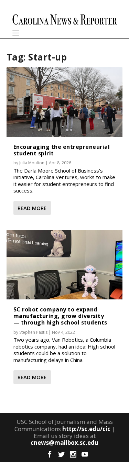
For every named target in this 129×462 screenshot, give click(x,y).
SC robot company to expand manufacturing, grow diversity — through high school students (60, 316)
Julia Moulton (31, 163)
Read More (32, 208)
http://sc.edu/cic (86, 429)
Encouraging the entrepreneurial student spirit (61, 150)
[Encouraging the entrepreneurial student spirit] (65, 101)
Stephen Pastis (33, 332)
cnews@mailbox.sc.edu (64, 443)
